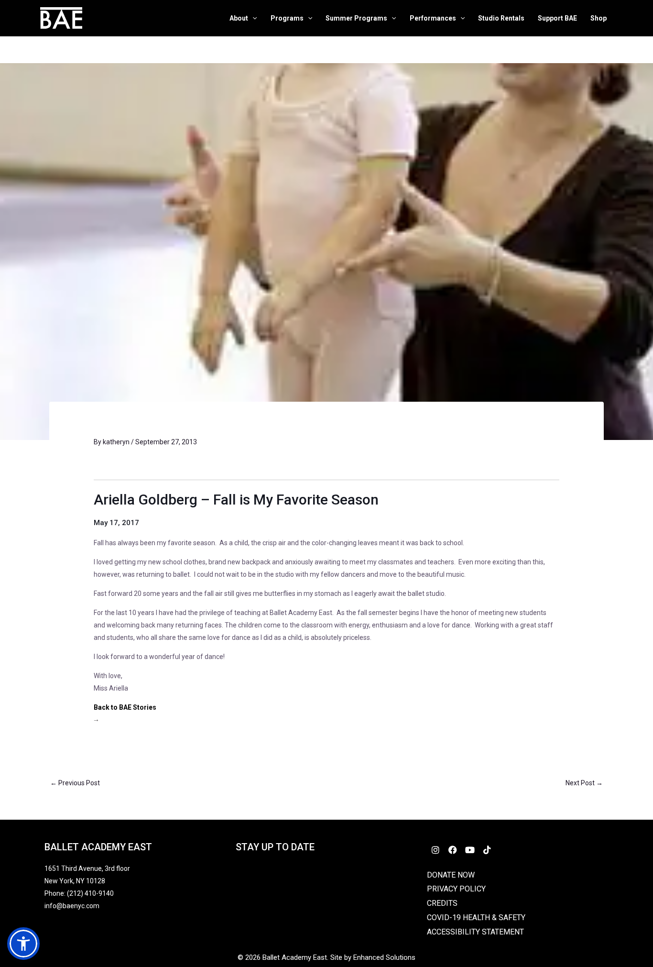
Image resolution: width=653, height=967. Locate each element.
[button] (23, 943)
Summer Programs (356, 18)
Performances (433, 18)
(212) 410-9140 (90, 893)
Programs (287, 18)
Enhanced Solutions (384, 957)
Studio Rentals (501, 18)
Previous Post (75, 783)
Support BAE (557, 18)
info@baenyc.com (73, 906)
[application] (252, 18)
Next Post (584, 783)
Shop (598, 18)
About (238, 18)
